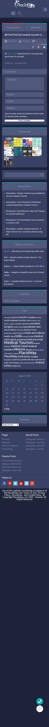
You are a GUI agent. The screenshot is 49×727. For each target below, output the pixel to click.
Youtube (21, 483)
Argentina (15, 317)
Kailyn (6, 281)
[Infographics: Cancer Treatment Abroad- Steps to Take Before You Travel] (27, 148)
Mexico (19, 349)
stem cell (26, 359)
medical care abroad (17, 340)
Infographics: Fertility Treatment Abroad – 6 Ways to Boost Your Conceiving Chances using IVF (24, 231)
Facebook (33, 47)
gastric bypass (18, 333)
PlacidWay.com (14, 356)
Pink (5, 257)
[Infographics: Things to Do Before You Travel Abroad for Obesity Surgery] (37, 148)
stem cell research (38, 360)
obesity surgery (38, 350)
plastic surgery (31, 356)
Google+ (38, 47)
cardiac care (25, 320)
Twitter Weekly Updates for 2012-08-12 (28, 266)
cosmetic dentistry (22, 324)
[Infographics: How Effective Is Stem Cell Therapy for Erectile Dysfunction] (27, 139)
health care (9, 336)
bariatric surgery (27, 317)
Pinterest (10, 483)
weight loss (16, 366)
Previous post (13, 27)
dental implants (10, 330)
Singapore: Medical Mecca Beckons (16, 464)
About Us (6, 439)
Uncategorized (20, 63)
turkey (7, 365)
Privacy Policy (7, 449)
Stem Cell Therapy (11, 363)
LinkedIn (26, 483)
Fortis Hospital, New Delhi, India (14, 460)
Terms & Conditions (10, 446)
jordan (31, 336)
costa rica (17, 327)
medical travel (19, 346)
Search (19, 13)
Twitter (44, 47)
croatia (25, 327)
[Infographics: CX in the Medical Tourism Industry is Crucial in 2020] (37, 139)
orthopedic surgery (11, 353)
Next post (36, 27)
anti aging (7, 317)
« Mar (7, 409)
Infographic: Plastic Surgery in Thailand (17, 470)
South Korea (17, 360)
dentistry (20, 330)
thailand (40, 362)
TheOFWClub (11, 54)
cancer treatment (11, 320)
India (18, 336)
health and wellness (34, 333)
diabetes (27, 330)
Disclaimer (6, 442)
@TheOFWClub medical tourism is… (24, 34)
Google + (32, 483)
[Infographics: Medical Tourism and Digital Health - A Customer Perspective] (8, 157)
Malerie (7, 266)
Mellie (6, 272)
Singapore (8, 360)
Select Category (12, 301)
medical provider (35, 339)
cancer (39, 317)
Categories (13, 13)
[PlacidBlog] (24, 4)
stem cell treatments (27, 363)
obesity (29, 350)
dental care (34, 326)
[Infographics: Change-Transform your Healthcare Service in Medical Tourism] (8, 139)
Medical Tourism (18, 342)
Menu (45, 9)
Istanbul (25, 336)
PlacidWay (26, 41)
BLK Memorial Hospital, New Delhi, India (28, 251)
